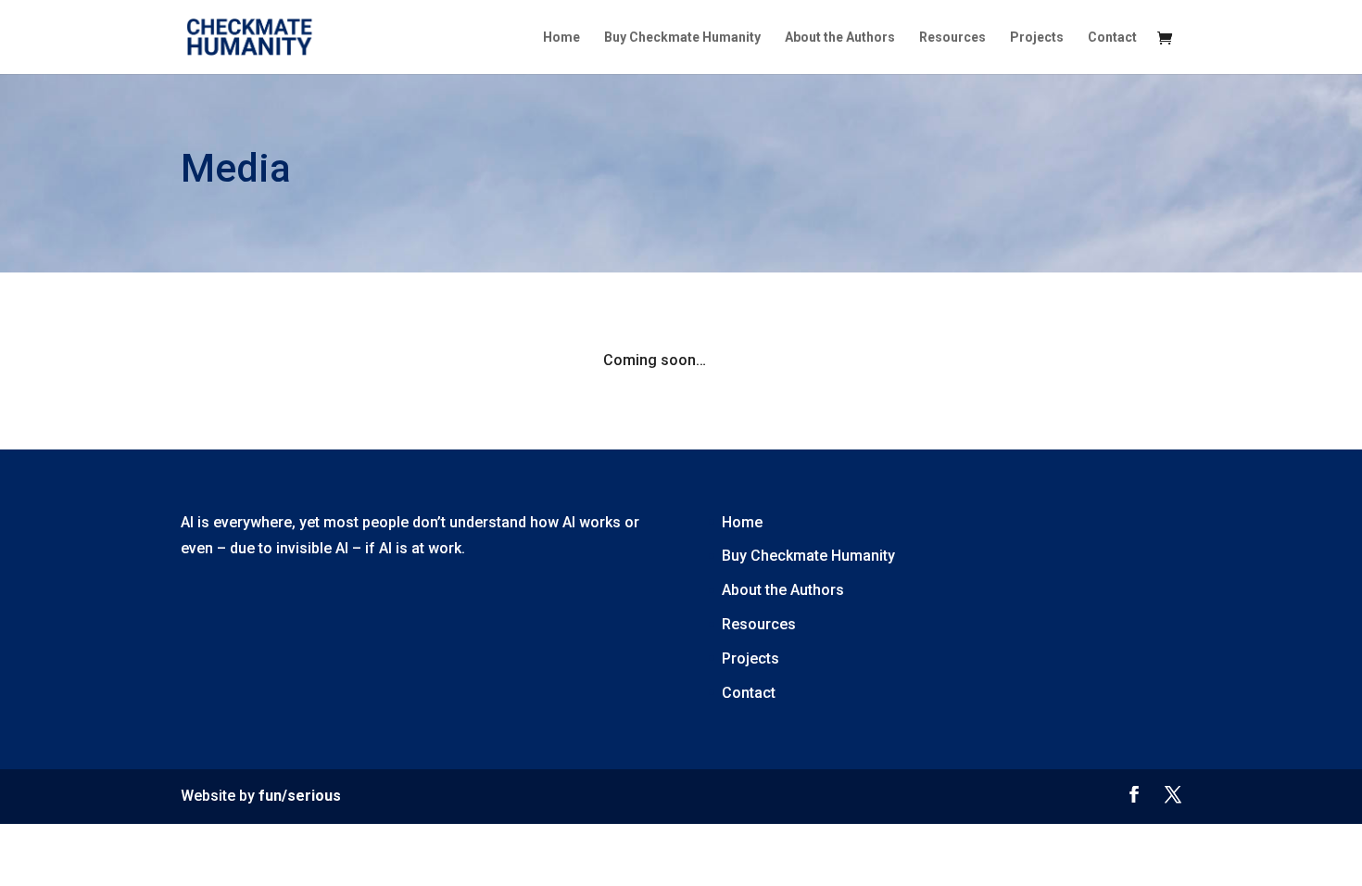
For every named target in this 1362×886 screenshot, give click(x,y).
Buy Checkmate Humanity (682, 37)
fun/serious (300, 795)
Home (561, 37)
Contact (1112, 37)
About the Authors (840, 37)
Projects (1037, 37)
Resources (952, 37)
